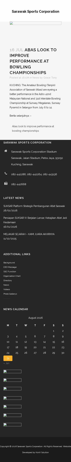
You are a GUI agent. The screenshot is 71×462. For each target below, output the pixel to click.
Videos (6, 289)
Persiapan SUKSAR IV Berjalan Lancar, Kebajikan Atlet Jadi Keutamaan (35, 220)
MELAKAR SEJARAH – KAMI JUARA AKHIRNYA (28, 234)
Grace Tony (50, 77)
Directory (7, 280)
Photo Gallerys (10, 294)
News (36, 77)
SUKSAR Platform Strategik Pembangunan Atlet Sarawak (34, 206)
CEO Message (10, 267)
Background (9, 262)
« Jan (6, 363)
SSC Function (9, 271)
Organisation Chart (12, 276)
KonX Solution (42, 452)
